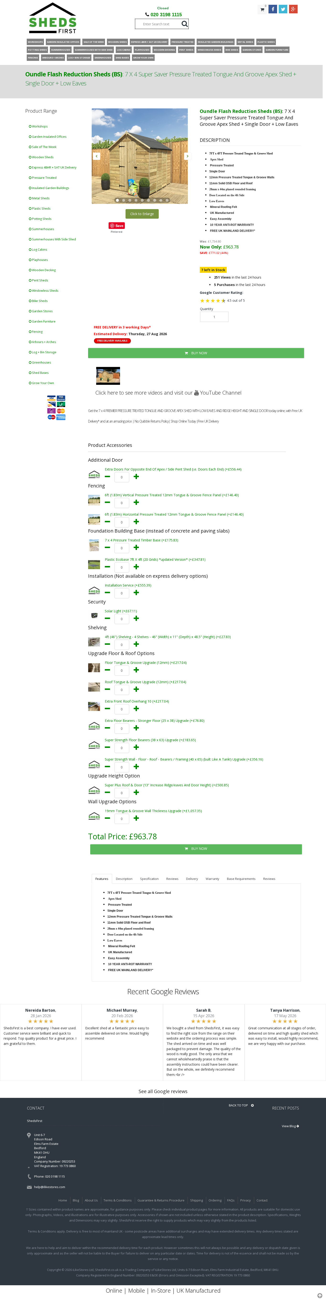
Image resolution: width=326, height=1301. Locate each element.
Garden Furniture (43, 321)
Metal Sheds (40, 198)
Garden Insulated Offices (48, 137)
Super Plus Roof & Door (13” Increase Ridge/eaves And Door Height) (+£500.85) (167, 785)
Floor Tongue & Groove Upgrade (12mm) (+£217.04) (146, 662)
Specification (149, 879)
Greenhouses (41, 362)
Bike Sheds (39, 301)
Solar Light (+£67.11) (121, 611)
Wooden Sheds (42, 157)
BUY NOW (198, 353)
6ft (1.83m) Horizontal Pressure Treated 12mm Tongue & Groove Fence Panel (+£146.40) (174, 514)
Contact (262, 1200)
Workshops (39, 126)
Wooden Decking (43, 270)
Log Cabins (39, 250)
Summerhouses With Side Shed (53, 239)
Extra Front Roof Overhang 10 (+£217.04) (137, 701)
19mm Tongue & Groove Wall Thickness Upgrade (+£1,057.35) (153, 811)
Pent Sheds (39, 280)
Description (124, 879)
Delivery (192, 879)
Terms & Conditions (118, 1200)
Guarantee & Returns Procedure (160, 1200)
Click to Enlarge (142, 214)
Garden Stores (42, 311)
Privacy (245, 1200)
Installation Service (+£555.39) (128, 585)
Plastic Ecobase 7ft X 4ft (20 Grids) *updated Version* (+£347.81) (155, 559)
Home (62, 1200)
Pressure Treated (44, 178)
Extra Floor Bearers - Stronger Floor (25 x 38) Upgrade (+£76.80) (155, 720)
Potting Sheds (41, 219)
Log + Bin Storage (43, 352)
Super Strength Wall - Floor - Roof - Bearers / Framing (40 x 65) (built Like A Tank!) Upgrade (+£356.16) (184, 759)
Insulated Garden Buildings (50, 188)
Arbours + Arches (43, 342)
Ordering (215, 1200)
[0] (262, 19)
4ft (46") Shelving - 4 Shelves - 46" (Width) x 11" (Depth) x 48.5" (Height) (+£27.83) (168, 637)
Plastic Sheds (40, 208)
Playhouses (39, 260)
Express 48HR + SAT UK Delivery (53, 167)
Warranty (212, 879)
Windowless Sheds (44, 291)
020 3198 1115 (166, 14)
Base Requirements (241, 879)
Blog (76, 1200)
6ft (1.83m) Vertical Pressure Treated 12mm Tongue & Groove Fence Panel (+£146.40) (172, 495)
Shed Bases (39, 373)
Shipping (196, 1200)
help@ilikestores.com (49, 1187)
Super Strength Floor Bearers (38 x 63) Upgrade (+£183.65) (150, 740)
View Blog (289, 1126)
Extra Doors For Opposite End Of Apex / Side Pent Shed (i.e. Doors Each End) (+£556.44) (173, 469)
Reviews (172, 879)
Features (101, 879)
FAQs (231, 1200)
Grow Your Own (42, 383)
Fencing (36, 332)
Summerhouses (42, 229)
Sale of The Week (43, 147)
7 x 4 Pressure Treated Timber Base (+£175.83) (141, 540)
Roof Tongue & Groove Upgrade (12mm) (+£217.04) (145, 682)
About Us (91, 1200)
